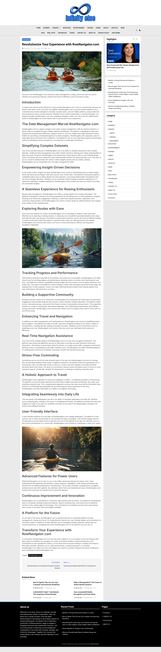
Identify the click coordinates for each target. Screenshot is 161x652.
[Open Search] (136, 30)
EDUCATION (67, 28)
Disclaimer (116, 33)
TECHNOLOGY (62, 33)
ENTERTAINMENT (79, 28)
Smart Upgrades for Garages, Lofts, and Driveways (77, 628)
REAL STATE (51, 33)
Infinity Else (27, 48)
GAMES (98, 28)
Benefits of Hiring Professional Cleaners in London (78, 613)
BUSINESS (46, 28)
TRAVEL (72, 33)
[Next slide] (136, 39)
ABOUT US (92, 33)
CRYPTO (112, 133)
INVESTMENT (114, 141)
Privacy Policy (103, 33)
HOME (38, 28)
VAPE (43, 33)
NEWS (122, 28)
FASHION (90, 28)
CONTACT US (81, 33)
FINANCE (55, 28)
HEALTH (105, 28)
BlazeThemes (94, 644)
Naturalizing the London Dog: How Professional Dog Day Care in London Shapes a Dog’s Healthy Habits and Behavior (123, 94)
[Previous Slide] (133, 39)
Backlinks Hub (39, 588)
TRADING (113, 137)
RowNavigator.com (35, 555)
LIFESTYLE (114, 28)
